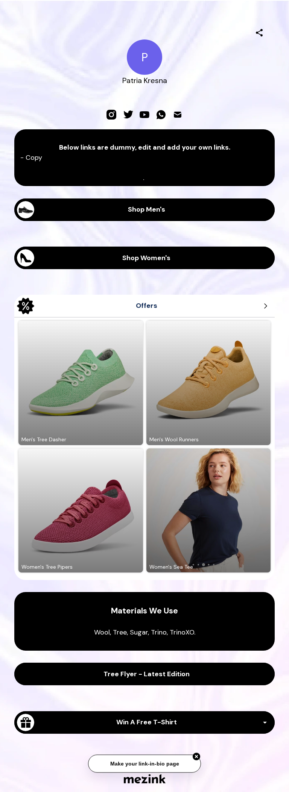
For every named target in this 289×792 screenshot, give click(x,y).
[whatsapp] (161, 114)
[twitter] (128, 114)
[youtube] (144, 114)
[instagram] (111, 114)
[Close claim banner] (196, 755)
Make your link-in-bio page (144, 762)
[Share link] (259, 31)
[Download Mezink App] (145, 778)
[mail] (177, 114)
